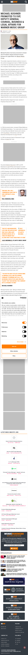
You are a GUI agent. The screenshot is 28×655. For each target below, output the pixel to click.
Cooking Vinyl (8, 510)
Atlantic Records (10, 165)
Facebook (18, 638)
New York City (10, 442)
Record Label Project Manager (14, 451)
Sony (15, 134)
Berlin (8, 495)
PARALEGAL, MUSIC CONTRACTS (14, 504)
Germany (11, 495)
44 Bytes (8, 653)
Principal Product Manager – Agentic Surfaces (14, 472)
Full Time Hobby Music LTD (16, 452)
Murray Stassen (6, 32)
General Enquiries (5, 644)
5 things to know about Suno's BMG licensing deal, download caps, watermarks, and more (15, 570)
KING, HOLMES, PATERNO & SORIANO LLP (17, 505)
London (7, 452)
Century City (4, 505)
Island (7, 139)
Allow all (14, 346)
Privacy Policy (18, 630)
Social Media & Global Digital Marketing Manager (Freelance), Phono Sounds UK (14, 483)
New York (9, 473)
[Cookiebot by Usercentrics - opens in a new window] (20, 298)
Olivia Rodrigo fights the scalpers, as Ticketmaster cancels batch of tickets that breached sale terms (16, 561)
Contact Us (3, 638)
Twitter (18, 642)
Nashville (10, 463)
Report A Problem (5, 646)
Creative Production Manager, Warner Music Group (14, 528)
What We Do (3, 628)
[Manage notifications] (24, 647)
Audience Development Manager (9, 518)
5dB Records (8, 520)
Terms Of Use (18, 626)
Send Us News (4, 642)
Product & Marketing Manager (9, 509)
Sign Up (15, 548)
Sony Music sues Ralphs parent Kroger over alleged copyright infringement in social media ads (16, 566)
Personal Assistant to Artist (14, 494)
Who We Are (3, 626)
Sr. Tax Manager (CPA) (14, 461)
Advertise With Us (5, 640)
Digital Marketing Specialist (8, 523)
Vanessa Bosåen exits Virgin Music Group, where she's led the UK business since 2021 (16, 574)
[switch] (24, 327)
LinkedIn (18, 640)
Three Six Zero (18, 495)
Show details (20, 341)
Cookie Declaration (19, 632)
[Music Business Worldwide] (14, 2)
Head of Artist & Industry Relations (14, 441)
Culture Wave (10, 524)
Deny (14, 355)
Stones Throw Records (10, 515)
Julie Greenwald (7, 240)
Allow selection (14, 351)
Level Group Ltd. (16, 463)
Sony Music (6, 133)
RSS (17, 644)
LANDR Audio (17, 442)
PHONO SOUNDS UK (14, 485)
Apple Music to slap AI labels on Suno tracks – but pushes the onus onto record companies (15, 557)
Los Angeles (4, 524)
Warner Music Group (6, 529)
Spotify (19, 473)
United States (14, 473)
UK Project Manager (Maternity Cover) (11, 514)
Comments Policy (19, 628)
